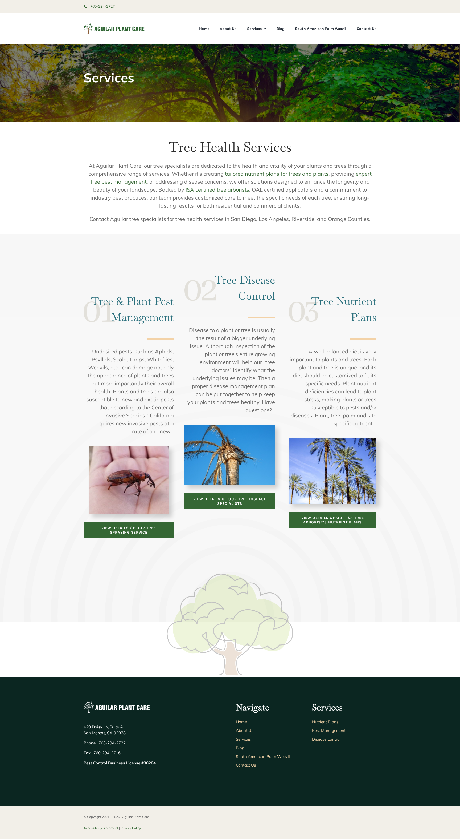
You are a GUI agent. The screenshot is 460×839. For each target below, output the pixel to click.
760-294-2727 (102, 6)
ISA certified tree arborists (217, 189)
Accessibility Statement (101, 828)
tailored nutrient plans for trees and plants (276, 173)
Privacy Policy (131, 828)
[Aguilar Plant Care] (114, 25)
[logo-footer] (117, 703)
